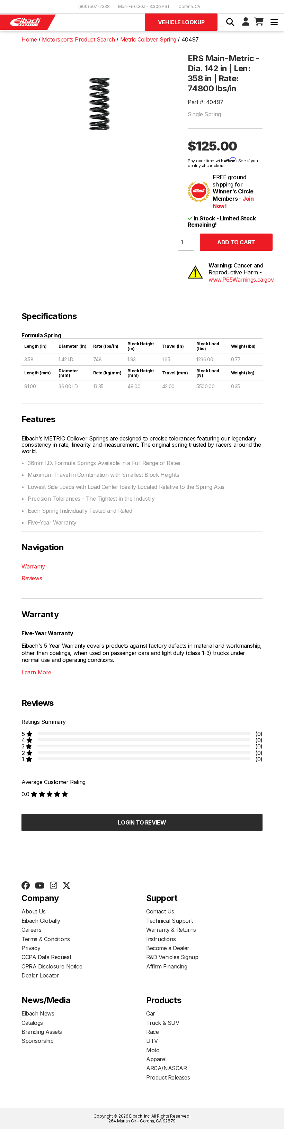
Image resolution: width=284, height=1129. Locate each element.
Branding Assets (41, 1032)
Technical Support (169, 921)
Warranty (33, 566)
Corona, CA (189, 6)
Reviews (31, 578)
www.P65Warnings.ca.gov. (241, 279)
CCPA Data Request (46, 957)
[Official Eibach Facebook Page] (25, 886)
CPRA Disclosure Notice (51, 966)
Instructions (161, 939)
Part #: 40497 (205, 102)
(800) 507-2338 (94, 6)
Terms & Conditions (45, 939)
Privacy (30, 948)
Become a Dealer (167, 948)
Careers (31, 930)
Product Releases (168, 1077)
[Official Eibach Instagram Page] (53, 886)
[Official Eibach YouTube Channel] (39, 886)
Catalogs (32, 1023)
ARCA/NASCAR (166, 1068)
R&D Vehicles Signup (172, 957)
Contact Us (160, 911)
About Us (33, 911)
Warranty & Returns (171, 930)
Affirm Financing (166, 966)
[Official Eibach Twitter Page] (66, 886)
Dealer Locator (40, 975)
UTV (152, 1041)
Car (150, 1013)
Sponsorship (37, 1041)
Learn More (36, 672)
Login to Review (142, 822)
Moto (152, 1050)
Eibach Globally (40, 921)
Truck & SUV (162, 1023)
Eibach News (37, 1013)
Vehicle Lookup (181, 22)
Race (152, 1032)
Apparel (156, 1059)
